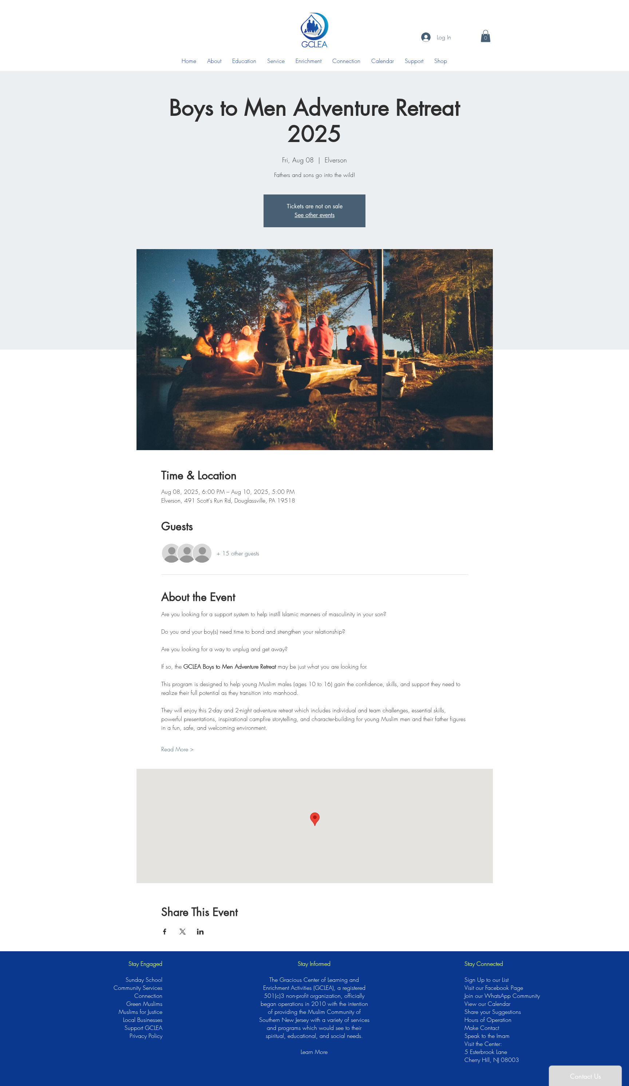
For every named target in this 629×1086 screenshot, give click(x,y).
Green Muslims (144, 1004)
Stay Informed (314, 964)
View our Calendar (487, 1004)
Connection (148, 996)
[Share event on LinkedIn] (200, 931)
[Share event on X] (182, 931)
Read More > (177, 749)
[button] (485, 36)
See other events (314, 215)
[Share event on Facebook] (164, 931)
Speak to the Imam (487, 1036)
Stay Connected (483, 964)
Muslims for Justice (140, 1012)
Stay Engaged (145, 964)
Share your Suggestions (492, 1012)
